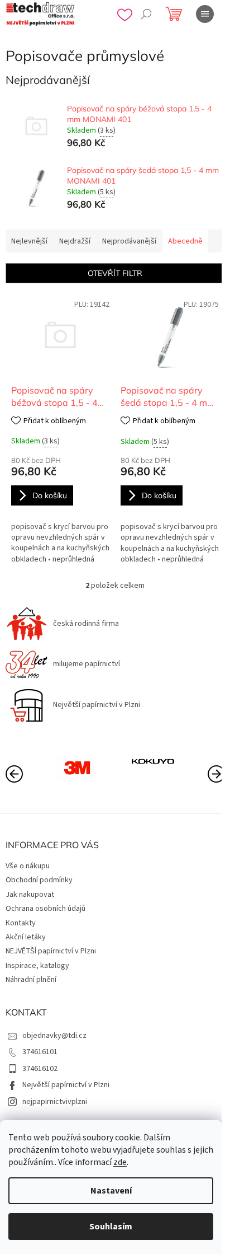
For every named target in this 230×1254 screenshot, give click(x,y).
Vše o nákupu (28, 866)
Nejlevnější (29, 241)
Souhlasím (110, 1226)
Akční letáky (26, 937)
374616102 (40, 1068)
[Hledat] (146, 14)
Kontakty (21, 923)
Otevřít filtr (115, 273)
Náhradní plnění (31, 979)
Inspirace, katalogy (37, 965)
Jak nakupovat (30, 894)
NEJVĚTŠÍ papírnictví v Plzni (51, 951)
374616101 (40, 1052)
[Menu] (205, 14)
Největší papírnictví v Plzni (65, 1085)
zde (120, 1162)
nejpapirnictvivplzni (54, 1101)
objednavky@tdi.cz (54, 1035)
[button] (216, 773)
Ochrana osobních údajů (45, 908)
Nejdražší (74, 241)
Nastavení (111, 1191)
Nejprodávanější (129, 241)
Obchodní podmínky (39, 880)
